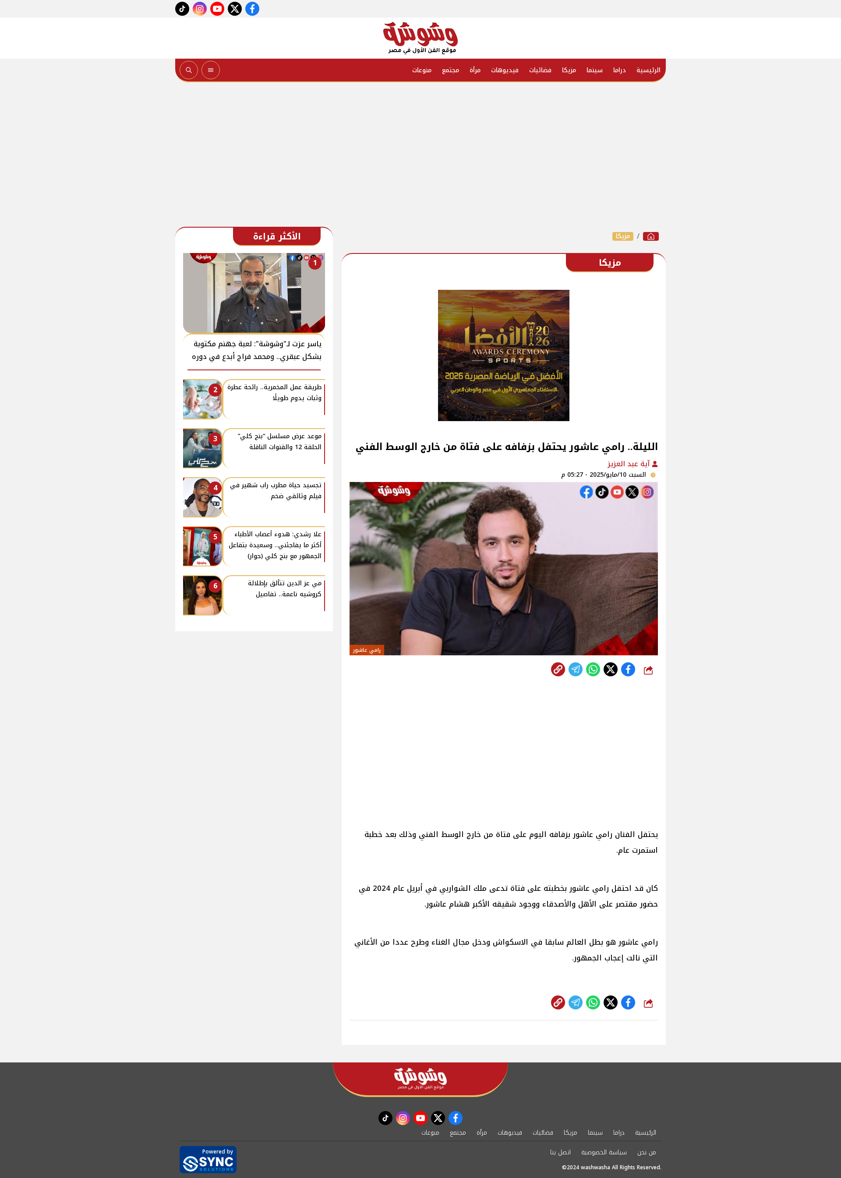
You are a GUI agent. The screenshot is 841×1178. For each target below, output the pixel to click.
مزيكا (569, 70)
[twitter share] (611, 669)
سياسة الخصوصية (604, 1152)
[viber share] (576, 669)
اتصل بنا (560, 1152)
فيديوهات (505, 70)
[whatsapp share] (593, 669)
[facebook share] (628, 669)
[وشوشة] (420, 38)
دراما (619, 70)
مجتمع (450, 70)
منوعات (421, 70)
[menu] (210, 70)
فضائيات (540, 70)
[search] (189, 70)
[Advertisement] (420, 156)
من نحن (646, 1152)
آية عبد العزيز (630, 464)
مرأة (475, 70)
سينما (595, 70)
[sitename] (420, 1079)
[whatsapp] (558, 669)
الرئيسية (648, 70)
